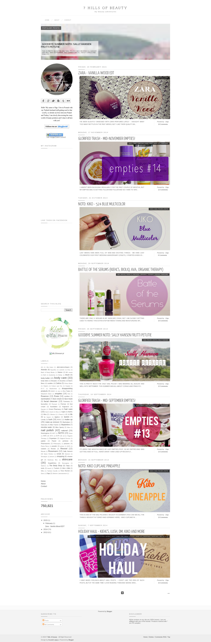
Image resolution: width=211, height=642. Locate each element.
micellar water (46, 427)
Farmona (66, 401)
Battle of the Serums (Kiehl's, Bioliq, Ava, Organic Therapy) (120, 270)
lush (133, 536)
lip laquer (47, 417)
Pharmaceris (45, 443)
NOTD (166, 209)
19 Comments (163, 124)
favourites (44, 404)
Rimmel (63, 448)
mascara (44, 425)
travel (49, 468)
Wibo (42, 471)
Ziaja (48, 473)
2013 (45, 532)
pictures (67, 443)
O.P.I (57, 436)
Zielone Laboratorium (60, 473)
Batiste (60, 372)
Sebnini (67, 454)
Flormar (63, 404)
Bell (44, 375)
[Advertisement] (55, 282)
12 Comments (163, 190)
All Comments (49, 624)
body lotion (44, 381)
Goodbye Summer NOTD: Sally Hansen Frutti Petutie (115, 335)
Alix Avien (50, 367)
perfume (160, 78)
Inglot (63, 412)
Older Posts (168, 593)
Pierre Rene (45, 446)
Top (169, 637)
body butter (45, 378)
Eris (69, 394)
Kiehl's (129, 274)
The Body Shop (55, 466)
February (49, 523)
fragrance (65, 406)
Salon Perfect (48, 454)
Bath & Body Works (103, 536)
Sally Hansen (163, 340)
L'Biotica (52, 414)
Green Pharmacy (55, 409)
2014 (45, 529)
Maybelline (65, 425)
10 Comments (163, 321)
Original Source (65, 438)
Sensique (44, 456)
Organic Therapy (147, 274)
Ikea (57, 412)
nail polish (159, 209)
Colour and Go (57, 386)
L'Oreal (60, 414)
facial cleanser (50, 401)
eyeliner (67, 396)
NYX (51, 436)
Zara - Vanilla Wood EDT (96, 73)
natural (136, 274)
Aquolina (53, 370)
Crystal (67, 386)
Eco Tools (66, 391)
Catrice (58, 383)
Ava (118, 274)
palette (43, 441)
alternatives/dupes (63, 367)
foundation (53, 406)
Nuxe (70, 433)
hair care (149, 143)
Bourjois (54, 381)
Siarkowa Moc (53, 460)
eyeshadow (45, 399)
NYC (45, 436)
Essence (45, 396)
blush (67, 375)
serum (157, 274)
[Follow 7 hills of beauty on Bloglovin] (56, 128)
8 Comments (162, 255)
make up (157, 143)
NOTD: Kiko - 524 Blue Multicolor (101, 204)
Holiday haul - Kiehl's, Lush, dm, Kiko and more (111, 532)
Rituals (43, 451)
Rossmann (53, 451)
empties (141, 143)
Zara (166, 78)
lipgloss (57, 417)
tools (42, 468)
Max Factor (54, 425)
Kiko (151, 209)
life (71, 414)
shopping (146, 536)
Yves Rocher (65, 471)
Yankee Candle (52, 471)
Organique (53, 438)
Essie (56, 396)
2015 (45, 520)
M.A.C (59, 419)
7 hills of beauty (51, 637)
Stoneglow (65, 463)
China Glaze (68, 383)
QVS (68, 446)
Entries (151, 637)
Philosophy (57, 443)
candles (50, 383)
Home (47, 20)
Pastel (54, 441)
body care (133, 143)
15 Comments (163, 583)
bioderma (52, 375)
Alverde (92, 536)
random (43, 449)
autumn (61, 370)
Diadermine (53, 388)
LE (66, 414)
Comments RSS (160, 637)
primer (62, 446)
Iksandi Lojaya (53, 640)
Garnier (43, 409)
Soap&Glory (52, 463)
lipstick (66, 417)
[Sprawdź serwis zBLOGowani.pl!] (57, 353)
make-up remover (52, 422)
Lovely (43, 419)
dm (122, 536)
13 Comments (163, 452)
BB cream (69, 372)
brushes (63, 381)
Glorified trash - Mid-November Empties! (106, 139)
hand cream (49, 412)
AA (42, 367)
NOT (53, 433)
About (56, 20)
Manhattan (66, 422)
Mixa (68, 427)
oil (63, 436)
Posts (46, 620)
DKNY (53, 391)
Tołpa (68, 465)
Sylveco (43, 465)
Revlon (53, 449)
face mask (68, 399)
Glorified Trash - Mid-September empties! (106, 401)
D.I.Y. (42, 388)
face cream (57, 399)
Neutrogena (45, 433)
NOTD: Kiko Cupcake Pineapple (99, 466)
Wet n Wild (164, 536)
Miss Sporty (59, 427)
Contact (67, 20)
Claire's (45, 386)
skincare (164, 143)
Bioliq (123, 274)
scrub (59, 454)
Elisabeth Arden (46, 394)
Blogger (109, 611)
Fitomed (54, 404)
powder (54, 446)
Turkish (56, 468)
